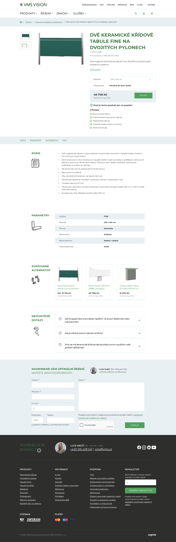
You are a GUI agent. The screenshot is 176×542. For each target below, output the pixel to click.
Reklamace (95, 493)
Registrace (59, 493)
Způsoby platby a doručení (67, 485)
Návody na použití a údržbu (102, 478)
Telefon (50, 415)
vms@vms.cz (120, 372)
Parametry (36, 140)
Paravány (24, 493)
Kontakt (151, 4)
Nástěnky (24, 489)
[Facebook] (139, 447)
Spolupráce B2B (62, 500)
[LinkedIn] (149, 447)
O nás (139, 4)
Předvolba (36, 415)
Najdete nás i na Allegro (30, 503)
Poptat (143, 95)
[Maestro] (66, 519)
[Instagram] (144, 447)
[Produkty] (21, 22)
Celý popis (95, 69)
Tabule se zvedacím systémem (48, 22)
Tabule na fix (25, 482)
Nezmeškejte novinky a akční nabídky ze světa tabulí (138, 476)
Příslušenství (25, 496)
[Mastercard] (59, 519)
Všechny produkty (28, 500)
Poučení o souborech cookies (103, 500)
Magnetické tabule (28, 475)
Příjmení (35, 392)
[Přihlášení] (144, 13)
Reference (122, 4)
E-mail (34, 403)
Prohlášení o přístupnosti (101, 503)
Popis (23, 140)
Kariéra (58, 478)
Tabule (28, 22)
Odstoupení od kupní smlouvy (103, 507)
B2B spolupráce (89, 4)
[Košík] (152, 13)
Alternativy (52, 140)
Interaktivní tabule (28, 478)
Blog (132, 4)
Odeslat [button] (134, 425)
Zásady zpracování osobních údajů (105, 496)
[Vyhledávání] (136, 13)
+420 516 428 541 (106, 372)
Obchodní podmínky (99, 489)
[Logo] (33, 4)
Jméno (35, 380)
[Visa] (74, 519)
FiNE (99, 52)
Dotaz (81, 380)
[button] (100, 320)
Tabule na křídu (27, 485)
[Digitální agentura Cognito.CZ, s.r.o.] (152, 535)
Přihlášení (59, 496)
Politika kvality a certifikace (102, 485)
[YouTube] (154, 447)
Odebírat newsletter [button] (140, 490)
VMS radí (111, 4)
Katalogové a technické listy (102, 482)
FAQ (102, 4)
